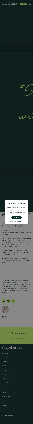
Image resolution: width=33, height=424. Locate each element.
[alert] (16, 212)
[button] (16, 221)
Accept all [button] (16, 217)
